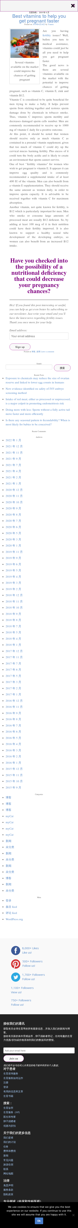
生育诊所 (8, 1107)
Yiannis (51, 24)
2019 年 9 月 (13, 558)
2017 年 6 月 (13, 669)
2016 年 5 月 (13, 738)
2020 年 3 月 (13, 539)
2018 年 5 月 (13, 632)
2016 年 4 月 (13, 744)
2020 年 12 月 (14, 490)
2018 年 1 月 (13, 645)
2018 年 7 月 (13, 626)
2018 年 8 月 (13, 620)
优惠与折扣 (9, 1125)
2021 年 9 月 (13, 458)
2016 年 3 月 (13, 750)
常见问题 (8, 1160)
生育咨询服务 (10, 1073)
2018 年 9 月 (13, 614)
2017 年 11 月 (14, 657)
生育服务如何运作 (13, 1078)
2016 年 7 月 (13, 725)
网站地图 (8, 1173)
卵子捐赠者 (9, 1121)
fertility (47, 35)
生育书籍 (8, 1096)
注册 (5, 1082)
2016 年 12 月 (14, 700)
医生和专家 (9, 1116)
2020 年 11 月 (14, 496)
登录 (8, 900)
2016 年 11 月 (14, 707)
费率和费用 (9, 1151)
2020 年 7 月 (13, 520)
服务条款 (8, 1189)
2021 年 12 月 (14, 446)
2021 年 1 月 (13, 483)
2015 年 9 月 (13, 787)
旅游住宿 (8, 1164)
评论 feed (11, 913)
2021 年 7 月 (13, 465)
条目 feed (11, 907)
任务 (5, 1146)
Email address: (18, 330)
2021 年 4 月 (13, 471)
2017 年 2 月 (13, 688)
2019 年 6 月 (13, 564)
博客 (33, 351)
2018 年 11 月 (14, 601)
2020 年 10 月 (14, 502)
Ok (39, 1220)
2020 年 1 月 (13, 545)
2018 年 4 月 (13, 638)
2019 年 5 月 (13, 570)
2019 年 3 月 (13, 583)
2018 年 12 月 (14, 595)
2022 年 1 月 (13, 440)
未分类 (10, 847)
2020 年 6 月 (13, 527)
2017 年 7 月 (13, 663)
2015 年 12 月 (14, 769)
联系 (5, 1169)
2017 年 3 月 (13, 682)
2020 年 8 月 (13, 514)
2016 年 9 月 (13, 713)
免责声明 (8, 1185)
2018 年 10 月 (14, 607)
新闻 (38, 351)
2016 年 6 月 (13, 731)
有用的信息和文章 (13, 1091)
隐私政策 (8, 1194)
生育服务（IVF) (11, 1112)
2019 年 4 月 (13, 576)
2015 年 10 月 (14, 781)
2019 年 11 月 (14, 552)
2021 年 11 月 (14, 452)
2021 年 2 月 (13, 477)
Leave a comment (47, 351)
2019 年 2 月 (13, 589)
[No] (73, 1215)
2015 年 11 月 (14, 775)
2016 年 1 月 (13, 762)
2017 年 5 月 (13, 676)
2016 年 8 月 (13, 719)
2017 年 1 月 (13, 694)
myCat (9, 816)
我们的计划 (9, 1142)
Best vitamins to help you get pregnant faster (39, 18)
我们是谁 (8, 1137)
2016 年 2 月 (13, 756)
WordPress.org (14, 919)
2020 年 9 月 (13, 508)
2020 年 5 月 (13, 533)
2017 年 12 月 (14, 651)
